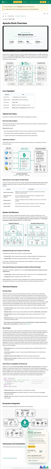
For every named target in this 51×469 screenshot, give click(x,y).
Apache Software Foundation (17, 467)
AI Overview (28, 324)
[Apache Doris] (4, 2)
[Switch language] (44, 13)
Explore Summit (42, 451)
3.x (36, 9)
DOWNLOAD (43, 1)
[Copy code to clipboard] (47, 378)
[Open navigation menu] (48, 2)
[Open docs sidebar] (47, 13)
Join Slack (32, 446)
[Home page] (3, 16)
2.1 (37, 9)
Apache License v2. (29, 467)
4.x (34, 9)
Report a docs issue (33, 460)
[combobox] (23, 13)
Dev (6, 16)
